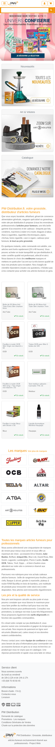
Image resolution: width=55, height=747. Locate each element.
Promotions (7, 719)
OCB (5, 351)
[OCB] (13, 472)
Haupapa (32, 431)
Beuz (5, 431)
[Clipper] (13, 523)
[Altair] (41, 485)
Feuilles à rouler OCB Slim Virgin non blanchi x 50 (13, 346)
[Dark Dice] (41, 523)
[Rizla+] (13, 485)
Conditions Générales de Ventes (16, 722)
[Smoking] (13, 460)
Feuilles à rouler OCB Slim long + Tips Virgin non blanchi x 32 (12, 386)
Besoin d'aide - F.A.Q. (11, 691)
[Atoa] (13, 497)
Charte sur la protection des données (18, 725)
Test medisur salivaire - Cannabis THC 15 (38, 385)
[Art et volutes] (13, 510)
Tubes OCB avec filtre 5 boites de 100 (38, 345)
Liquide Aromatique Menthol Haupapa (36, 424)
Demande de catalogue (12, 716)
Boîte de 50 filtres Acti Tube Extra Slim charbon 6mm (13, 306)
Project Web (35, 743)
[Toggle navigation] (4, 3)
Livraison (6, 697)
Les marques (19, 719)
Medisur (32, 391)
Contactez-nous (9, 694)
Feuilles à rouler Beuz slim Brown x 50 (11, 424)
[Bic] (41, 510)
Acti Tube (6, 312)
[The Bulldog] (41, 497)
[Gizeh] (41, 472)
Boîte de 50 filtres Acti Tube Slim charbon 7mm (38, 305)
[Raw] (41, 460)
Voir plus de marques (37, 451)
